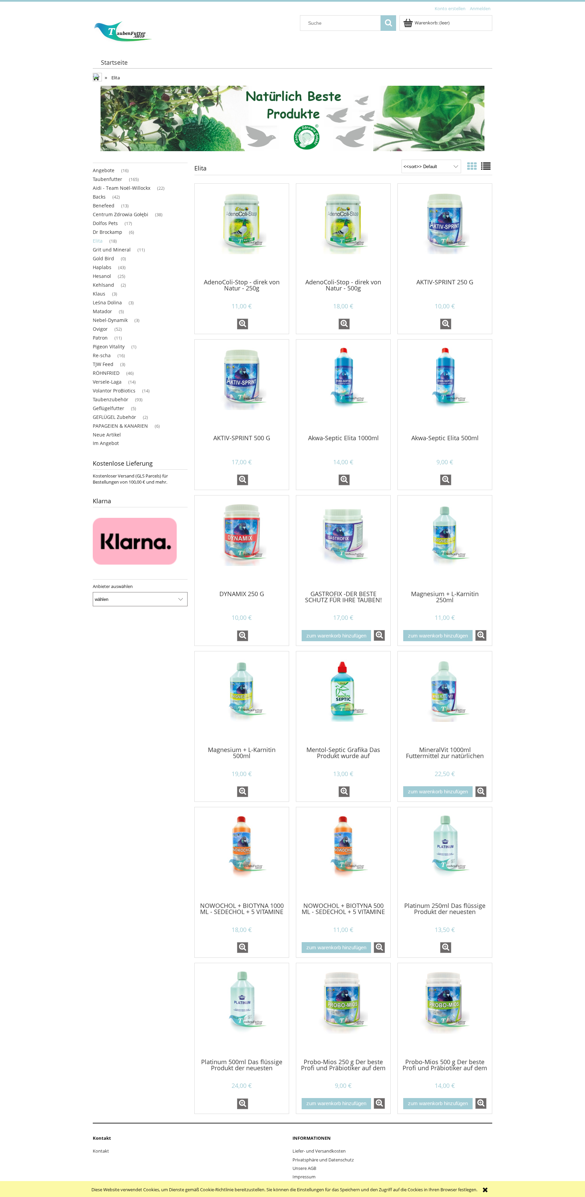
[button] (242, 324)
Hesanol (102, 276)
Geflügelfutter (108, 408)
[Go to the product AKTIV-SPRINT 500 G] (241, 386)
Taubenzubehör (110, 399)
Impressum (304, 1177)
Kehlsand (103, 285)
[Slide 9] (292, 118)
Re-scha (102, 355)
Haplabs (102, 267)
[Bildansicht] (472, 166)
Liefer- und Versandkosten (319, 1151)
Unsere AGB (304, 1168)
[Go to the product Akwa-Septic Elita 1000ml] (343, 386)
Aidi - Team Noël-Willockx (121, 188)
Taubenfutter (107, 179)
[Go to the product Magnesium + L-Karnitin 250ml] (445, 542)
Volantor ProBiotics (114, 390)
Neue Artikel (107, 434)
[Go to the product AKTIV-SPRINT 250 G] (445, 230)
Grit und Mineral (112, 249)
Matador (102, 311)
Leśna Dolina (107, 302)
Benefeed (103, 205)
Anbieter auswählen (113, 586)
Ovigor (100, 329)
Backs (99, 197)
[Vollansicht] (486, 166)
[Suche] (388, 23)
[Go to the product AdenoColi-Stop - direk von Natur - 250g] (241, 230)
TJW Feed (103, 364)
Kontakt (101, 1151)
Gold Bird (103, 258)
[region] (292, 118)
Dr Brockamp (107, 232)
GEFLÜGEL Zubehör (114, 417)
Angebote (103, 170)
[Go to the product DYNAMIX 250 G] (241, 542)
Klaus (99, 293)
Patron (100, 337)
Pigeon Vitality (109, 346)
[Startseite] (123, 30)
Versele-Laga (107, 382)
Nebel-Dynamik (110, 320)
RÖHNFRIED (106, 373)
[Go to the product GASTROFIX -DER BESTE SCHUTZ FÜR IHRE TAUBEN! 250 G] (343, 542)
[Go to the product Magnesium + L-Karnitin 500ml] (241, 698)
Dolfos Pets (105, 223)
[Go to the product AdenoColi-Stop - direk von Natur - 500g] (343, 230)
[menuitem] (114, 62)
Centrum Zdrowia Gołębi (120, 214)
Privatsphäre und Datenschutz (323, 1160)
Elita (98, 241)
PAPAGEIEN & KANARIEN (120, 426)
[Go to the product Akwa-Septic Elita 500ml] (445, 386)
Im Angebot (106, 443)
